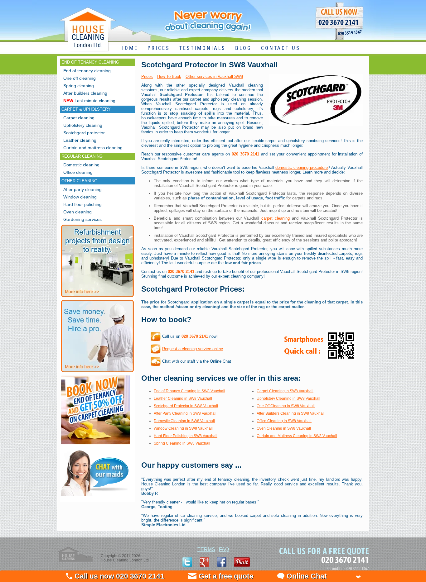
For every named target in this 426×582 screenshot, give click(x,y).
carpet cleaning (275, 218)
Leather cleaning (79, 140)
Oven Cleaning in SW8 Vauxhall (284, 428)
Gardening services (82, 219)
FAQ (224, 549)
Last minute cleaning (89, 100)
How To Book (169, 76)
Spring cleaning (78, 85)
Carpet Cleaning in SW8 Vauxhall (285, 391)
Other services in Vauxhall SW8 (214, 76)
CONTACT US (280, 48)
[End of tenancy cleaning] (95, 445)
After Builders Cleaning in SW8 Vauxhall (291, 413)
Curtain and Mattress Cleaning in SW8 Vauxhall (297, 436)
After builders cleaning (85, 93)
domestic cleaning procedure (301, 167)
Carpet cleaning (78, 117)
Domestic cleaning (81, 164)
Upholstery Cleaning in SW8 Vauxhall (288, 398)
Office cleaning (78, 172)
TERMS (206, 549)
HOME (129, 48)
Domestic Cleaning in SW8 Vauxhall (184, 421)
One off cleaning (79, 78)
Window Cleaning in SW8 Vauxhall (183, 428)
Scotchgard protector (84, 132)
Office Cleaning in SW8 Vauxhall (284, 421)
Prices (147, 76)
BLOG (243, 48)
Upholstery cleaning (82, 125)
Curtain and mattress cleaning (93, 147)
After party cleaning (82, 189)
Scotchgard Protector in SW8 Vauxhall (186, 406)
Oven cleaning (77, 211)
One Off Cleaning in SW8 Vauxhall (286, 406)
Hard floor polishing (82, 204)
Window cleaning (80, 196)
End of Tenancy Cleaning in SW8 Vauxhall (189, 391)
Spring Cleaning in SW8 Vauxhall (182, 443)
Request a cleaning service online (192, 348)
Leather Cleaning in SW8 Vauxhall (183, 398)
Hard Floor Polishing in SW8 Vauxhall (185, 436)
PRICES (159, 48)
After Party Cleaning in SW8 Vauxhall (185, 413)
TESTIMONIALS (202, 48)
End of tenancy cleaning (87, 70)
